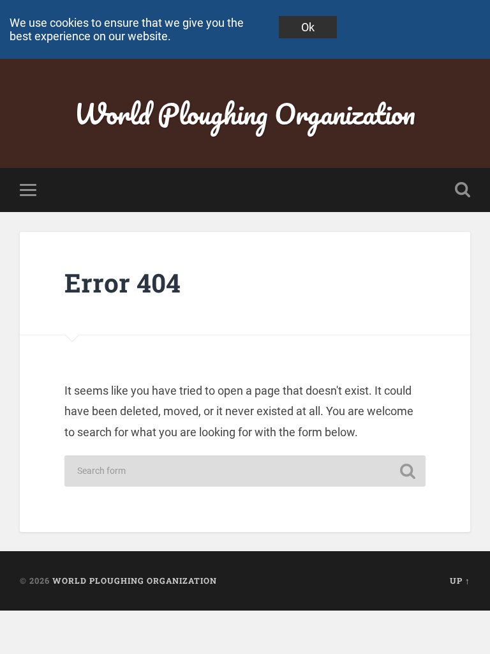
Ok (308, 27)
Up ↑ (460, 580)
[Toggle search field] (462, 189)
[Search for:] (244, 471)
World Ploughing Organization (244, 113)
